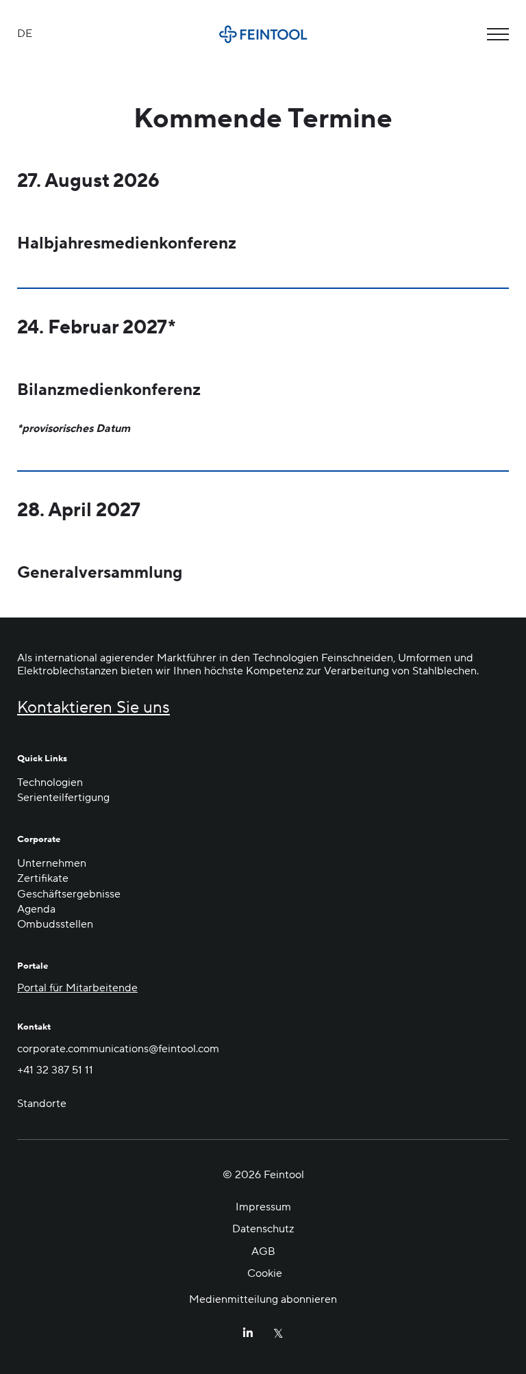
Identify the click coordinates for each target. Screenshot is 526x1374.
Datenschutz (263, 1229)
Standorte (41, 1103)
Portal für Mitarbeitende (77, 987)
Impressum (263, 1207)
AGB (263, 1251)
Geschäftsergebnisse (69, 894)
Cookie (264, 1273)
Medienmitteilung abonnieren (263, 1299)
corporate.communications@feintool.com (118, 1048)
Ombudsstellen (55, 924)
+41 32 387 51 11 (55, 1070)
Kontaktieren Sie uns (93, 708)
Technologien (50, 782)
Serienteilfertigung (63, 797)
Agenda (36, 909)
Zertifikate (42, 878)
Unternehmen (51, 863)
